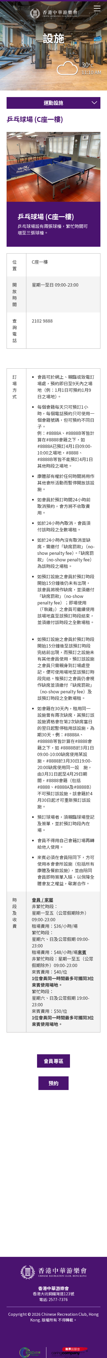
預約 (53, 1082)
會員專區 (53, 1060)
